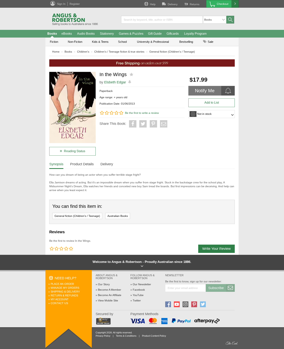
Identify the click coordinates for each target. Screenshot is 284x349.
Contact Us (59, 303)
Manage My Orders (65, 287)
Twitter (137, 300)
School (122, 41)
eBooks (66, 33)
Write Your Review (216, 249)
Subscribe (216, 288)
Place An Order (62, 283)
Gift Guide (155, 33)
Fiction (54, 41)
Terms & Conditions (126, 336)
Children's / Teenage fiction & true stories (119, 51)
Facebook (139, 289)
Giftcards (173, 33)
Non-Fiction (75, 41)
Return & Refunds (64, 295)
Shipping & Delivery (65, 291)
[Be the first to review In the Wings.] (132, 74)
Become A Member (109, 289)
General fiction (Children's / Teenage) (172, 51)
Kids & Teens (100, 41)
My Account (60, 299)
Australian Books (117, 215)
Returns (194, 4)
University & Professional (153, 41)
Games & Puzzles (131, 33)
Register (75, 3)
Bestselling (186, 41)
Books (52, 33)
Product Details (82, 164)
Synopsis (56, 164)
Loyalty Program (195, 33)
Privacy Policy (103, 336)
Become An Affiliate (109, 295)
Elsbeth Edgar (115, 82)
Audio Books (86, 33)
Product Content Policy (154, 336)
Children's (83, 51)
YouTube (138, 295)
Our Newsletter (142, 284)
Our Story (104, 284)
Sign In (61, 3)
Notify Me (204, 90)
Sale (210, 41)
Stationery (107, 33)
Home (56, 51)
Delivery (173, 4)
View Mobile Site (108, 300)
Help (153, 4)
